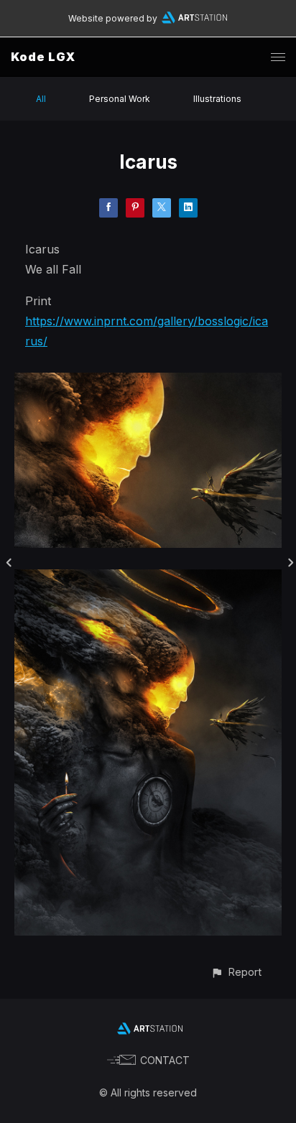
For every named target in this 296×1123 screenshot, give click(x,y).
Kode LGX (43, 57)
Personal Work (119, 98)
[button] (236, 972)
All (41, 98)
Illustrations (217, 98)
